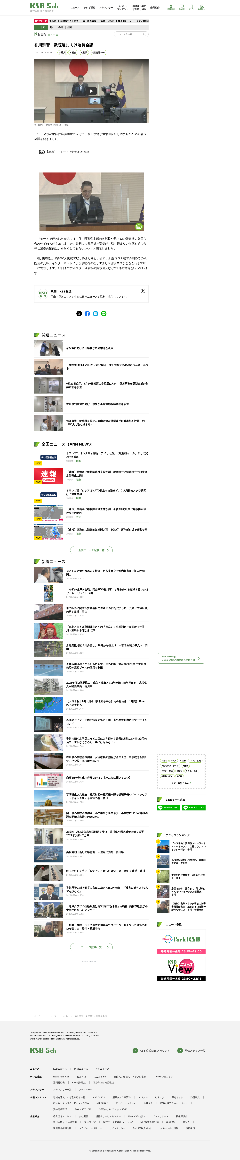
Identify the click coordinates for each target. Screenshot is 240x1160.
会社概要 (83, 1116)
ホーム (37, 1016)
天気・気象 (192, 771)
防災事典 (195, 1097)
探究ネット (177, 1097)
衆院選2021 (99, 52)
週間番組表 (59, 1082)
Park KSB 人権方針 (142, 1128)
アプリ (192, 9)
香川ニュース (102, 1068)
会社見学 (148, 1103)
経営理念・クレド (62, 1116)
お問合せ (202, 9)
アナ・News (85, 1089)
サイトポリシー (117, 1128)
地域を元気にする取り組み (139, 7)
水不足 (53, 21)
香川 (60, 27)
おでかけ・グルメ (171, 766)
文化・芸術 (168, 771)
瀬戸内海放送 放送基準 (65, 1122)
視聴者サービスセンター (108, 1116)
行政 (180, 776)
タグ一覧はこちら (180, 783)
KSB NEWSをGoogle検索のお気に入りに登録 (178, 658)
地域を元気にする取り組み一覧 (69, 1097)
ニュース (75, 7)
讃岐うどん (168, 776)
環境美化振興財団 (62, 1128)
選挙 (84, 52)
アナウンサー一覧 (62, 1089)
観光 (180, 771)
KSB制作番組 (79, 1082)
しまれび (159, 1097)
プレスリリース (160, 1116)
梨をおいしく (125, 21)
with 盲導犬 (102, 1103)
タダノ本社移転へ (145, 21)
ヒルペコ (81, 1076)
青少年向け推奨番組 (103, 1082)
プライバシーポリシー (90, 1128)
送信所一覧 (90, 1122)
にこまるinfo (100, 1076)
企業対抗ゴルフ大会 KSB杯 (113, 1109)
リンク (186, 1122)
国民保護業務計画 (149, 1122)
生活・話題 (196, 760)
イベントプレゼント (122, 7)
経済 (186, 766)
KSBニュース (60, 1068)
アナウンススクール (126, 1103)
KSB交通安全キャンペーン (174, 1103)
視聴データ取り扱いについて (118, 1122)
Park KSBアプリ (82, 1109)
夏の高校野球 (60, 1109)
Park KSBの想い (136, 1116)
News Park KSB (61, 1076)
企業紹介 (155, 7)
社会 (74, 52)
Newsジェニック (164, 1076)
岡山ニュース (81, 1068)
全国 (69, 27)
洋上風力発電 (89, 21)
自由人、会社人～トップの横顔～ (131, 1076)
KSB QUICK (99, 1097)
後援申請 (190, 1128)
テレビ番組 (89, 7)
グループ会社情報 (169, 1128)
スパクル (142, 1097)
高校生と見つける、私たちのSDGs (71, 1103)
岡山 (52, 27)
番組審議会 (181, 1116)
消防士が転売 (107, 21)
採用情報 (171, 9)
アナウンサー (106, 7)
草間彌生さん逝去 (69, 21)
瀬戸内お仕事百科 (121, 1097)
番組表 (182, 9)
